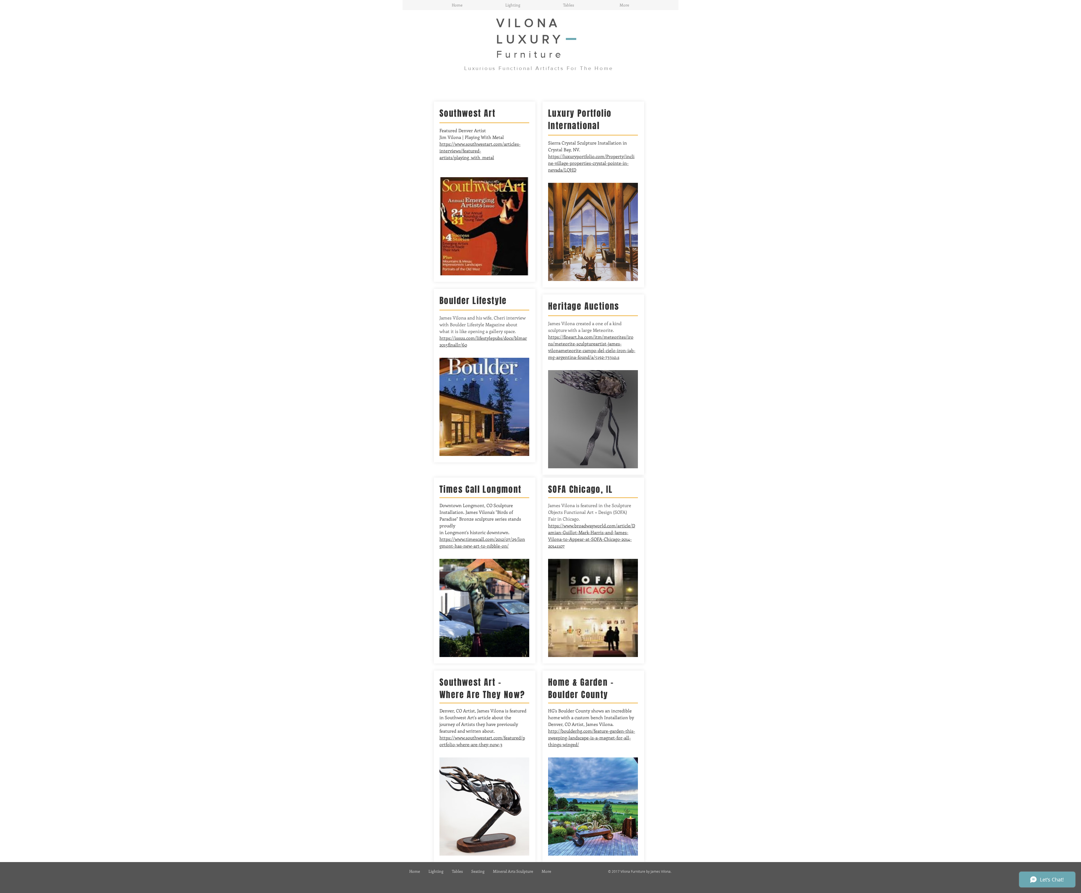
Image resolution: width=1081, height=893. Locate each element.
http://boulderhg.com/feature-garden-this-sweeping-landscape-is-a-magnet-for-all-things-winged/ (591, 737)
